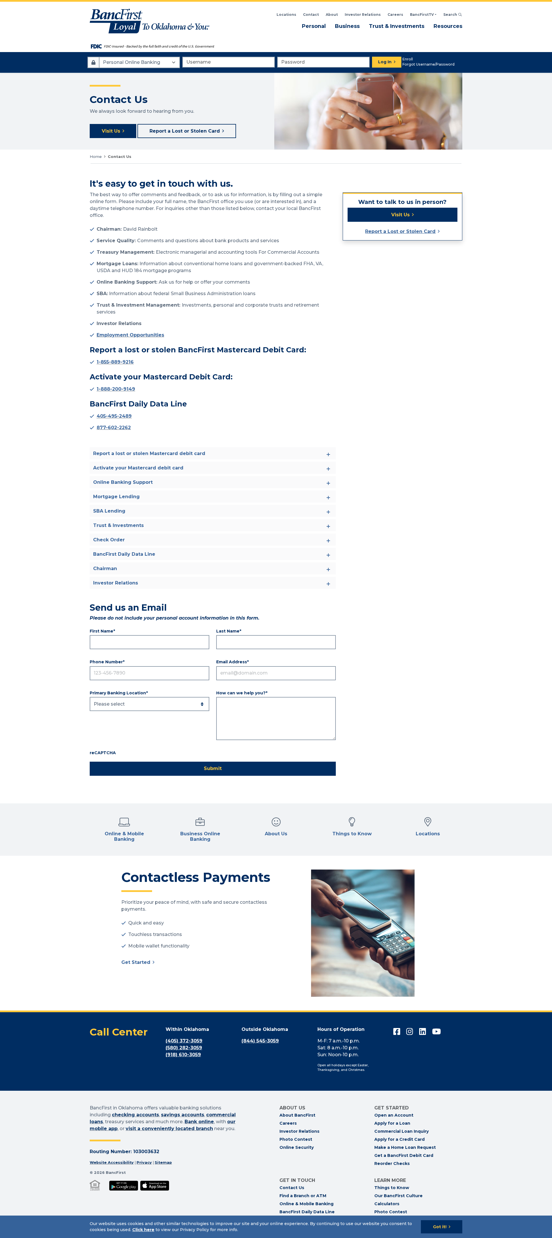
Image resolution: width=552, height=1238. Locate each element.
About (332, 14)
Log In (385, 61)
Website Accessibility (112, 1162)
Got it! (439, 1226)
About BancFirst (297, 1115)
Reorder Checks (392, 1163)
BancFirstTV (422, 14)
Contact (311, 14)
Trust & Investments (396, 26)
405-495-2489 (114, 416)
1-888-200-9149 (116, 389)
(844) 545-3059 (260, 1041)
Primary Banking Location (118, 693)
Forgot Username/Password (428, 64)
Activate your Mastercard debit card (138, 468)
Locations (286, 14)
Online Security (296, 1147)
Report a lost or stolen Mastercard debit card (149, 453)
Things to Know (391, 1187)
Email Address (231, 661)
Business (347, 26)
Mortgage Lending (116, 496)
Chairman (105, 568)
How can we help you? (241, 693)
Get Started (135, 962)
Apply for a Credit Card (399, 1139)
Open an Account (393, 1115)
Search (452, 14)
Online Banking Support (123, 482)
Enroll (407, 59)
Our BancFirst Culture (398, 1195)
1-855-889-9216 (115, 362)
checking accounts (135, 1114)
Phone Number (106, 661)
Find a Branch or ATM (302, 1195)
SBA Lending (109, 511)
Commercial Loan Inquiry (401, 1131)
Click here (143, 1229)
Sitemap (163, 1162)
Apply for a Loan (392, 1123)
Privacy (144, 1162)
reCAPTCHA (103, 752)
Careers (395, 14)
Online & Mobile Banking (306, 1203)
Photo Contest (295, 1139)
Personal (314, 26)
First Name (101, 631)
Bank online (199, 1121)
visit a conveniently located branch (169, 1128)
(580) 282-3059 (184, 1047)
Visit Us (111, 131)
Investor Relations (363, 14)
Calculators (386, 1203)
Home (96, 156)
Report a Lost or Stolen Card (185, 131)
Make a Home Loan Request (405, 1147)
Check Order (109, 539)
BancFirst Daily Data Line (124, 554)
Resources (448, 26)
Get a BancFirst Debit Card (403, 1155)
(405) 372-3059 (184, 1041)
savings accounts (182, 1114)
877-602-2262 (114, 427)
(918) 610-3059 (183, 1054)
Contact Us (291, 1187)
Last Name (227, 631)
